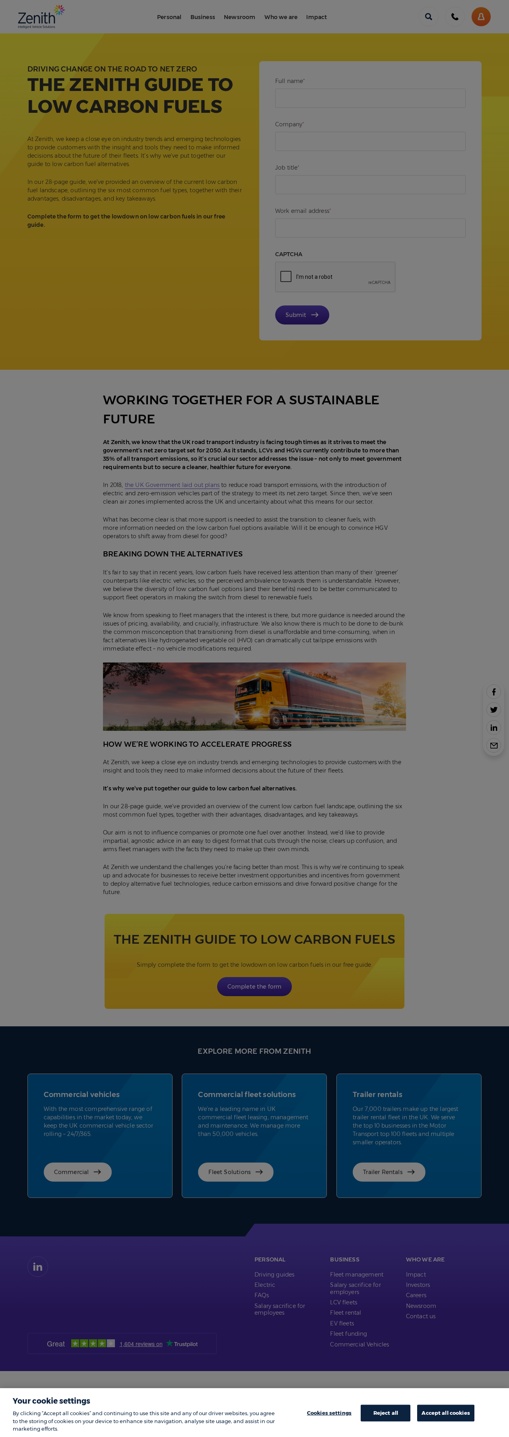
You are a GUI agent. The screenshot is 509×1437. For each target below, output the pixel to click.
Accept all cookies (446, 1413)
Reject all (385, 1413)
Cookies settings (329, 1413)
